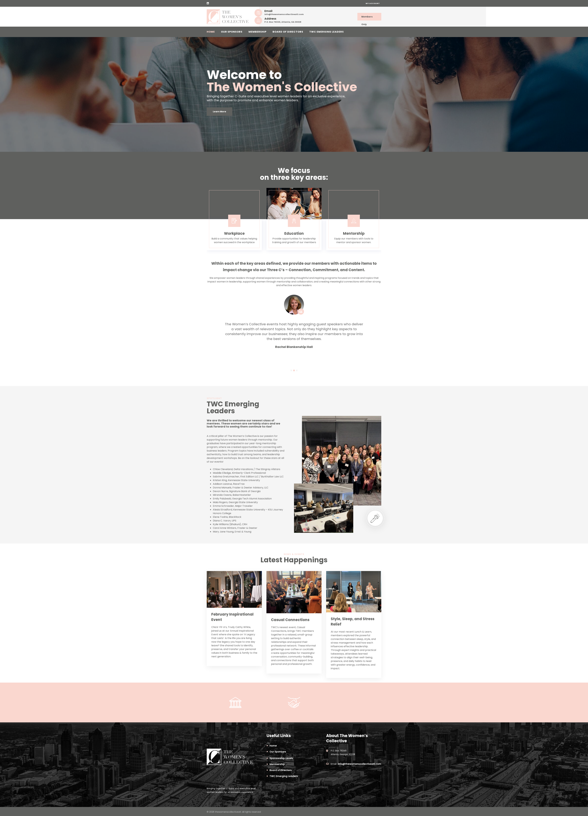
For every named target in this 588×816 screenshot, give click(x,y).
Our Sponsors (231, 32)
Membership (257, 32)
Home (211, 32)
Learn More (219, 111)
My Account (373, 3)
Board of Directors (288, 32)
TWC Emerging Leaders (326, 32)
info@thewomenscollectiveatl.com (284, 14)
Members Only (367, 18)
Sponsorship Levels (281, 758)
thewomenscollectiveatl (228, 811)
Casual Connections (290, 619)
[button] (291, 370)
